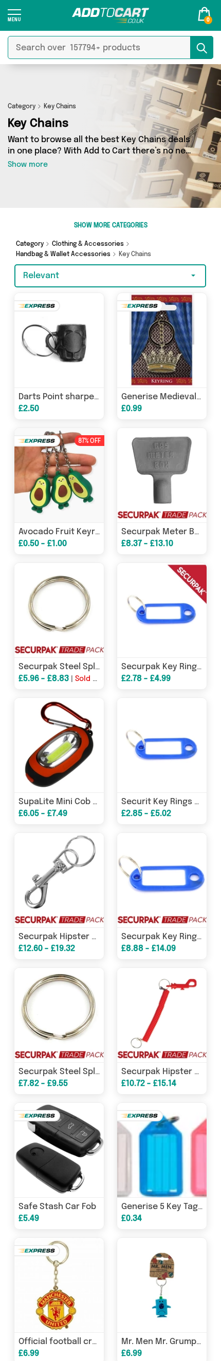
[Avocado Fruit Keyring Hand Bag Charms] (59, 475)
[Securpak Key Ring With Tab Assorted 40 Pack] (162, 880)
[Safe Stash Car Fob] (59, 1150)
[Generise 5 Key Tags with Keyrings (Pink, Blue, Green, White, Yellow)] (162, 1150)
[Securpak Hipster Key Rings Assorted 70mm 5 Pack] (162, 1015)
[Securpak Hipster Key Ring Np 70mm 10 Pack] (59, 880)
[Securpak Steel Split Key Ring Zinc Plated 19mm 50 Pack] (59, 610)
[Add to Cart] (110, 15)
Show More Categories (111, 226)
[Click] (14, 18)
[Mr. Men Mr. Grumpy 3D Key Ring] (162, 1285)
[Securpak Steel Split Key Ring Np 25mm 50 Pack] (59, 1015)
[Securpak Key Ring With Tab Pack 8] (162, 610)
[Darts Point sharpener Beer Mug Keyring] (59, 340)
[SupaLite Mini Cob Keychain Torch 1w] (59, 745)
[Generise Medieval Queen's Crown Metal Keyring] (162, 340)
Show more (28, 164)
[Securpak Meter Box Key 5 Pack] (162, 475)
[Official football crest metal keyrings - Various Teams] (59, 1285)
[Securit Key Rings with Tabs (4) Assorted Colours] (162, 745)
